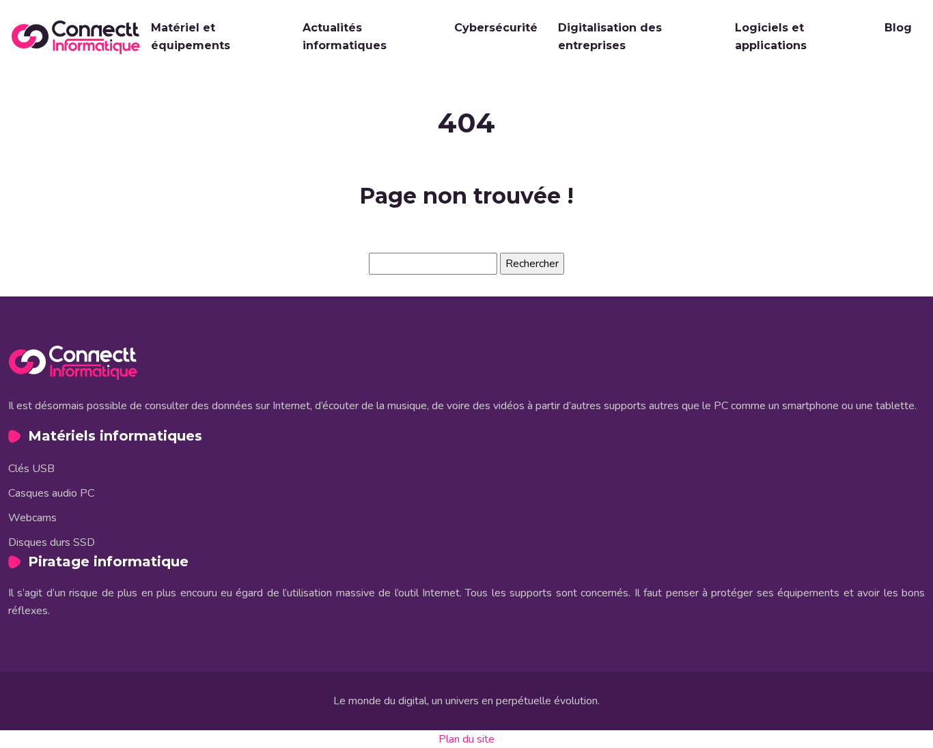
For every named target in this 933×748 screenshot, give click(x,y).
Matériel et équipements (190, 36)
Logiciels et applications (771, 36)
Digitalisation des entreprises (610, 36)
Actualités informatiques (345, 36)
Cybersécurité (496, 27)
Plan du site (466, 739)
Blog (898, 27)
